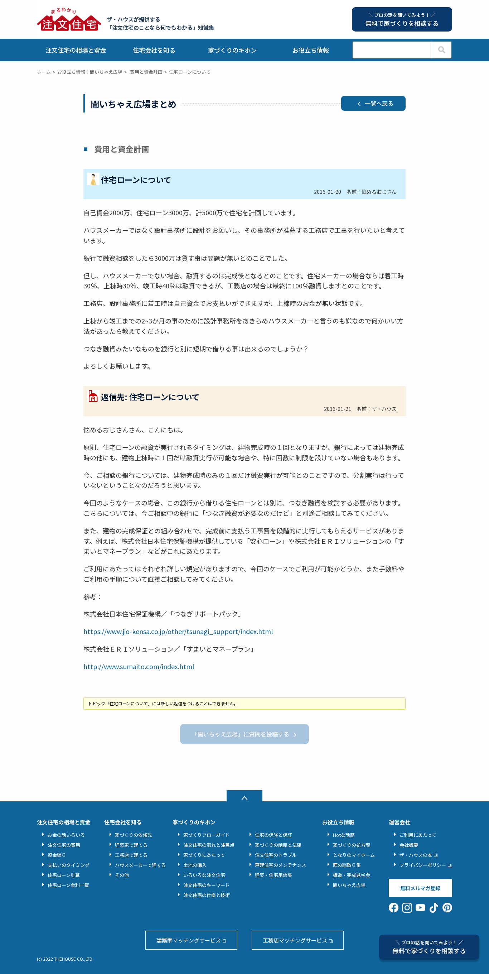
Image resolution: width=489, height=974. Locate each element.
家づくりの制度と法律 (278, 844)
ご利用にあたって (418, 834)
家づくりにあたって (204, 854)
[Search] (441, 50)
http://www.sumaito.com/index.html (138, 666)
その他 (122, 875)
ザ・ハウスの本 (416, 854)
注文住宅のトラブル (276, 854)
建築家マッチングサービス (188, 940)
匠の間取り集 (347, 865)
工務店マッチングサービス (295, 940)
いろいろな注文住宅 (204, 875)
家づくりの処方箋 (351, 844)
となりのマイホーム (354, 854)
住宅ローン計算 (64, 875)
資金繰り (57, 854)
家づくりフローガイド (206, 834)
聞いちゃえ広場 (349, 885)
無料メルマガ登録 (420, 888)
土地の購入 (195, 865)
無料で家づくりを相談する (429, 947)
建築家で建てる (131, 844)
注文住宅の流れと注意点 (208, 844)
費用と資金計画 (146, 71)
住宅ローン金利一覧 (68, 885)
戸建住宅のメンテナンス (280, 865)
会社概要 (409, 844)
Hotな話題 (344, 834)
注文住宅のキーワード (206, 885)
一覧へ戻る (379, 103)
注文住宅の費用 (64, 844)
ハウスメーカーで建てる (140, 865)
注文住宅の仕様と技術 (206, 895)
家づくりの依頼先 (133, 834)
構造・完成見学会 (351, 875)
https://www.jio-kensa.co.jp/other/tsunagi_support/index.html (178, 631)
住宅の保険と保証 (273, 834)
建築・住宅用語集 (273, 875)
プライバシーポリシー (423, 865)
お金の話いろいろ (66, 834)
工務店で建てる (131, 854)
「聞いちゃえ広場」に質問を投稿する (240, 734)
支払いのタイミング (68, 865)
